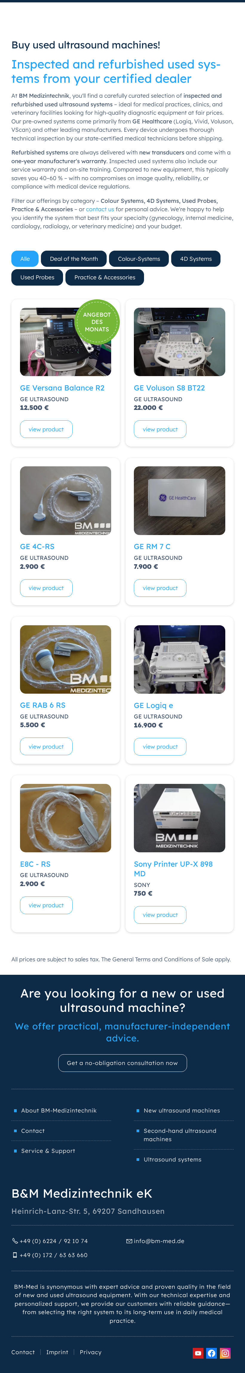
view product (46, 429)
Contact (33, 1130)
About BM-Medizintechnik (59, 1110)
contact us (100, 209)
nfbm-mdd (158, 1241)
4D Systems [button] (196, 258)
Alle (25, 258)
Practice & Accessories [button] (104, 277)
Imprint (57, 1352)
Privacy (91, 1352)
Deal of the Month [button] (74, 258)
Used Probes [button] (37, 277)
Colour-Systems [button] (139, 258)
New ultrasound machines (182, 1110)
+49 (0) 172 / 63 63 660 (54, 1255)
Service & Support (48, 1150)
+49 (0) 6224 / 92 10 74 (54, 1241)
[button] (198, 1353)
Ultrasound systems (173, 1159)
